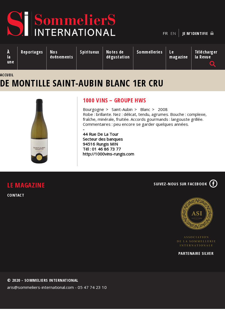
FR (165, 33)
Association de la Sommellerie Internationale (196, 222)
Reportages (32, 52)
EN (173, 33)
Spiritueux (89, 52)
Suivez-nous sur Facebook (180, 183)
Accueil (6, 74)
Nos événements (61, 54)
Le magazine (178, 54)
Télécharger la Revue (206, 54)
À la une (10, 57)
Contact (15, 195)
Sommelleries (149, 52)
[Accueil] (83, 24)
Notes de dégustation (118, 54)
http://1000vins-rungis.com (108, 154)
